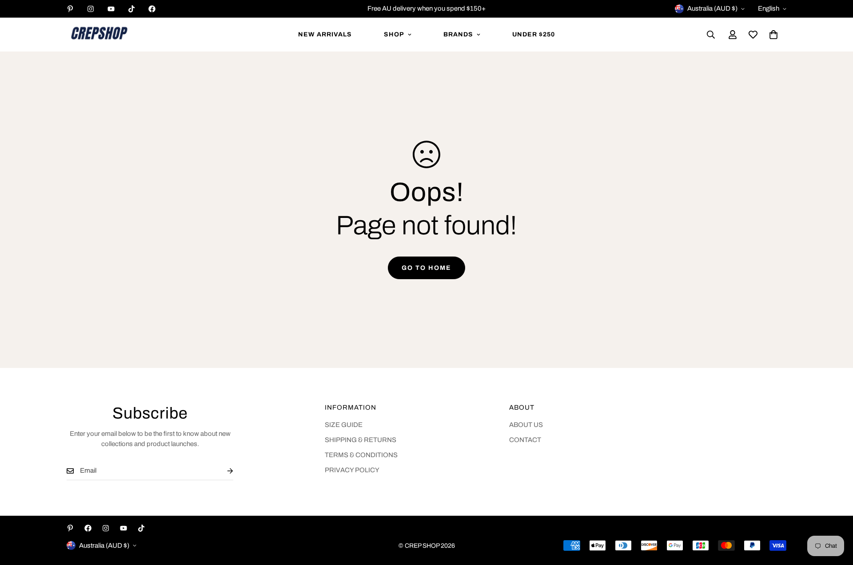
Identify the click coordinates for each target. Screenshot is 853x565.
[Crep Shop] (99, 34)
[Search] (710, 34)
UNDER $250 (533, 34)
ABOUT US (526, 424)
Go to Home (426, 268)
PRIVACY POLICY (352, 470)
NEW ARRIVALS (325, 34)
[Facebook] (151, 8)
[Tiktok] (131, 8)
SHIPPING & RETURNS (360, 439)
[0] (773, 34)
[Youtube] (111, 8)
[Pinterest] (70, 8)
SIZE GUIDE (344, 424)
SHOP (394, 34)
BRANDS (458, 34)
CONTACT (525, 439)
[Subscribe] (223, 470)
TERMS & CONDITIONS (361, 454)
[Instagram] (90, 8)
